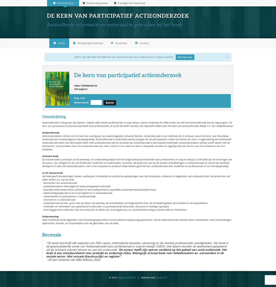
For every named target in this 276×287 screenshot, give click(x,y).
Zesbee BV (161, 277)
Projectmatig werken (96, 3)
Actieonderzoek (64, 3)
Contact (144, 43)
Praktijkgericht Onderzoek (130, 3)
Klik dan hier (185, 57)
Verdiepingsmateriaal (90, 43)
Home (61, 43)
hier (209, 125)
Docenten (121, 43)
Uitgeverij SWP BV (126, 277)
